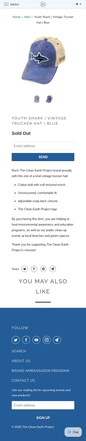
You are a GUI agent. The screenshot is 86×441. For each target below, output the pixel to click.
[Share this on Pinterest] (43, 269)
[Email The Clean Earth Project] (58, 340)
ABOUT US (21, 361)
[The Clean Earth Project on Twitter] (16, 340)
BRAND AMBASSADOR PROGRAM (40, 371)
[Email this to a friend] (52, 269)
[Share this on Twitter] (24, 269)
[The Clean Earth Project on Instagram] (47, 340)
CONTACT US (23, 381)
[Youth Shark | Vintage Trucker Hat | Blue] (43, 59)
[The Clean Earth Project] (43, 4)
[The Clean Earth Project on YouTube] (37, 340)
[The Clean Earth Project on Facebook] (27, 340)
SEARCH (19, 351)
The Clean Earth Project (38, 427)
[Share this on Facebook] (33, 269)
